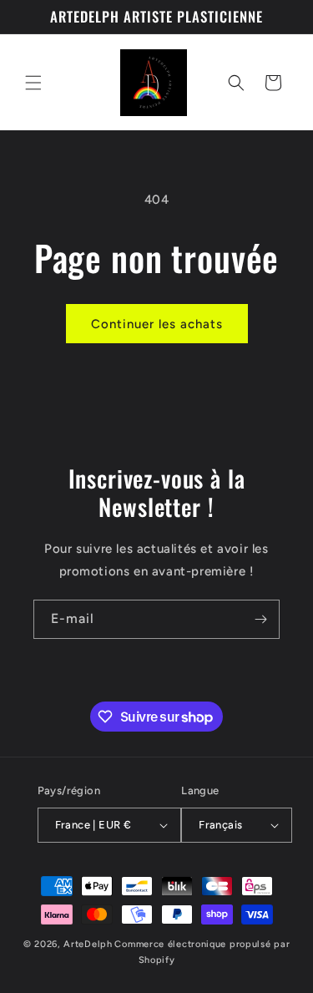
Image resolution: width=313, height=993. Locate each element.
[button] (33, 82)
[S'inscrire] (260, 619)
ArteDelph (87, 944)
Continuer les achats (157, 324)
